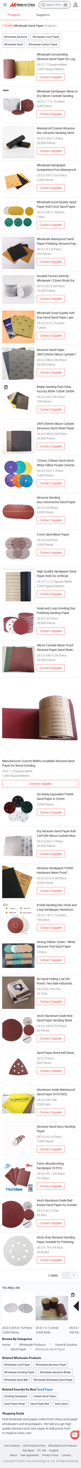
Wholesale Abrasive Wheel (55, 1372)
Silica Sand (61, 1403)
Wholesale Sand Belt (16, 1379)
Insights (54, 1450)
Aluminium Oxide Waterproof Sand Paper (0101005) (56, 1092)
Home (6, 1345)
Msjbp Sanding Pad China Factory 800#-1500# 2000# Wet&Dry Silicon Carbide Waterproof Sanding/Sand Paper (55, 389)
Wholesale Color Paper (46, 36)
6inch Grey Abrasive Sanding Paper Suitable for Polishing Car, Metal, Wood (56, 1239)
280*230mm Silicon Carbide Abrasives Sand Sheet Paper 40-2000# (55, 426)
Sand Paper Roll (39, 1403)
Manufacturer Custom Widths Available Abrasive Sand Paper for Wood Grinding (38, 763)
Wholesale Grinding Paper (19, 1372)
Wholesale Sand (13, 44)
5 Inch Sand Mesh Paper (53, 534)
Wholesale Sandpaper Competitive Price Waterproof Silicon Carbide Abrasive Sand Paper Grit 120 (56, 167)
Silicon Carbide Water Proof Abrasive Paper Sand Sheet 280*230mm (55, 647)
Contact (66, 1455)
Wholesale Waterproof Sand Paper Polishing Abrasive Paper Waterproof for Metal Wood (58, 241)
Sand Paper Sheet (14, 1403)
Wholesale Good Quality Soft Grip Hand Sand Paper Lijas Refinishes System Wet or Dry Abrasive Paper (56, 315)
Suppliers (43, 15)
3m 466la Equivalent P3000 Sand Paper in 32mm (55, 796)
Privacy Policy (50, 1455)
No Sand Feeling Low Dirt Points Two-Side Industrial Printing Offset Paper (54, 981)
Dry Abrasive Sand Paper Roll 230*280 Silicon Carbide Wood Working (57, 833)
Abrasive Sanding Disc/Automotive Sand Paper (56, 499)
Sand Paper (18, 1349)
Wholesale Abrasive (15, 36)
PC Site (42, 1450)
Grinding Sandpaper (15, 1396)
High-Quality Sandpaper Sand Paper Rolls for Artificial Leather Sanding (56, 573)
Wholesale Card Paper (17, 1364)
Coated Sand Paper (44, 1396)
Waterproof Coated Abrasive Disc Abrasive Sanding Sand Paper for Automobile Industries (56, 130)
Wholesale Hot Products (62, 1445)
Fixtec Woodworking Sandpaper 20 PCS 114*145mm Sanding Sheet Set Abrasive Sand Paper (57, 1165)
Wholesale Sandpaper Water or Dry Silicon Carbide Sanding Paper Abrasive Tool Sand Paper (57, 93)
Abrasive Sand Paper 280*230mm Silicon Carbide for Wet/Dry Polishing (57, 352)
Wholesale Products (32, 1345)
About (13, 1455)
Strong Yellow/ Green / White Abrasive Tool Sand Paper (56, 944)
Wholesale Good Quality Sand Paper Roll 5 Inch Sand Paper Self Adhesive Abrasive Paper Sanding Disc (56, 204)
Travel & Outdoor (66, 1345)
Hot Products (12, 1445)
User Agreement (29, 1455)
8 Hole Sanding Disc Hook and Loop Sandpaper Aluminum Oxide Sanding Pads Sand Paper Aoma (57, 907)
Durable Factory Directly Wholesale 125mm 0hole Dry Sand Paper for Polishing (56, 278)
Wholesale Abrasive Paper (51, 1364)
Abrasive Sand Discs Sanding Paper (56, 1128)
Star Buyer (28, 1450)
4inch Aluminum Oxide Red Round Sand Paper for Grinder (57, 1202)
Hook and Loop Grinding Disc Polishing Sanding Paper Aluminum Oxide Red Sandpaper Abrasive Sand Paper (56, 610)
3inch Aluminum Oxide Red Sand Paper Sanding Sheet (54, 1018)
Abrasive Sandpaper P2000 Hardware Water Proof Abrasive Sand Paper (55, 870)
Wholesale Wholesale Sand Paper (53, 1379)
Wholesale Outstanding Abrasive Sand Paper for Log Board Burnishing (56, 56)
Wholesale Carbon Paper (43, 44)
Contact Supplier (51, 77)
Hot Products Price (34, 1445)
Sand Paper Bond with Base (55, 1053)
